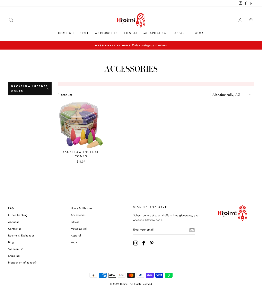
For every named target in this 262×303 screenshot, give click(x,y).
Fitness (130, 33)
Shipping (14, 256)
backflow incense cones (29, 88)
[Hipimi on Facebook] (143, 243)
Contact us (14, 229)
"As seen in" (15, 249)
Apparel (181, 33)
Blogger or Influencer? (22, 262)
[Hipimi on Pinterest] (151, 243)
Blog (11, 242)
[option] (131, 45)
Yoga (199, 33)
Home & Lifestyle (73, 33)
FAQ (11, 208)
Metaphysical (155, 33)
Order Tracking (18, 215)
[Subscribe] (192, 230)
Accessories (106, 33)
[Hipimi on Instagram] (135, 243)
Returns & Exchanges (21, 235)
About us (13, 222)
